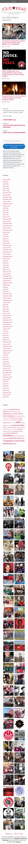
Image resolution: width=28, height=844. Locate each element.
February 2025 (7, 219)
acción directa (14, 409)
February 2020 (7, 315)
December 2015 (7, 370)
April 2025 (6, 214)
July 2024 (5, 234)
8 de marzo (5, 409)
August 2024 (6, 232)
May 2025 (6, 212)
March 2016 (6, 364)
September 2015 (7, 377)
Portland (5, 433)
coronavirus (19, 416)
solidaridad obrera (15, 438)
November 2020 (7, 296)
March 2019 (6, 340)
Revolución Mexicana (12, 433)
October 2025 (7, 201)
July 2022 (5, 287)
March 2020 (6, 313)
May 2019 (6, 335)
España (4, 419)
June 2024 (6, 236)
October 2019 (7, 324)
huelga (20, 420)
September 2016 (7, 351)
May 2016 (6, 359)
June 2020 (6, 307)
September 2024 (7, 230)
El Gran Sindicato (18, 418)
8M (8, 409)
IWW (18, 422)
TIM (23, 438)
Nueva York (5, 431)
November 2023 (7, 252)
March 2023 (6, 269)
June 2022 (6, 289)
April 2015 (6, 388)
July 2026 (5, 182)
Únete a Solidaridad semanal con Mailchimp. (14, 146)
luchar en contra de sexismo (12, 429)
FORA (13, 420)
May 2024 (6, 239)
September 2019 (7, 326)
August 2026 (6, 179)
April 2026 (6, 188)
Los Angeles (10, 425)
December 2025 (7, 197)
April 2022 (6, 291)
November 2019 (7, 322)
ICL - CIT (11, 422)
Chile (12, 414)
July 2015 (5, 381)
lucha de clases (18, 425)
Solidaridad (5, 438)
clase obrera (18, 414)
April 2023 (6, 267)
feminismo (10, 419)
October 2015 (7, 375)
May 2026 (6, 186)
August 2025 (6, 206)
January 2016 (6, 368)
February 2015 (7, 392)
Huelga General (6, 422)
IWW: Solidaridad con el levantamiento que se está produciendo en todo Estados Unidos (13, 73)
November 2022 (7, 278)
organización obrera (17, 431)
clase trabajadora (8, 416)
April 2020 (6, 311)
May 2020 (6, 309)
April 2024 (6, 241)
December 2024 (7, 223)
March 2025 (6, 217)
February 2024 (7, 245)
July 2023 (5, 261)
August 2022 (6, 285)
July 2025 (5, 208)
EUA (6, 419)
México (20, 429)
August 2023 (6, 258)
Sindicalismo (8, 435)
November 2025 (7, 199)
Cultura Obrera (7, 418)
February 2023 (7, 272)
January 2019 (6, 344)
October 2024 (7, 228)
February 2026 (7, 193)
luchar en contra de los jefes (9, 427)
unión (14, 444)
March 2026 (6, 190)
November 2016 (7, 346)
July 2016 (5, 355)
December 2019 (7, 320)
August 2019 (6, 329)
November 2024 (7, 225)
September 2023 (7, 256)
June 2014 (6, 397)
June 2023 (6, 263)
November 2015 (7, 372)
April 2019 (6, 337)
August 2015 (6, 379)
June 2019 (6, 333)
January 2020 (6, 318)
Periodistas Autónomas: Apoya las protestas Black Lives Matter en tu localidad (13, 42)
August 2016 (6, 353)
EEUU (12, 418)
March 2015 (6, 390)
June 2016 (6, 357)
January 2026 (6, 195)
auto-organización (13, 411)
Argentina (6, 411)
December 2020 (7, 293)
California (19, 411)
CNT (15, 416)
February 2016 (7, 366)
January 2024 (6, 247)
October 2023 (7, 254)
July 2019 (5, 331)
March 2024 (6, 243)
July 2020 (5, 304)
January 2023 (6, 274)
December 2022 (7, 276)
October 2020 (7, 298)
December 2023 (7, 250)
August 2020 (6, 302)
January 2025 (6, 221)
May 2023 (6, 265)
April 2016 (6, 362)
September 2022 (7, 283)
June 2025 (6, 210)
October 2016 (7, 348)
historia (16, 419)
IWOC (14, 422)
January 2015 (6, 394)
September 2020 (7, 300)
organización (10, 431)
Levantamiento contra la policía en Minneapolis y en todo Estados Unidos (14, 97)
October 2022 (7, 280)
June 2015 (6, 384)
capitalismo (7, 414)
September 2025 (7, 204)
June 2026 (6, 184)
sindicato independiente (19, 435)
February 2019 (7, 342)
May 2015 (6, 386)
